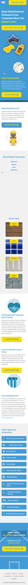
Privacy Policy (8, 576)
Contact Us (8, 573)
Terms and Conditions (18, 576)
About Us (14, 573)
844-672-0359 (17, 2)
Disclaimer (14, 578)
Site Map (20, 573)
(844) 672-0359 (14, 543)
